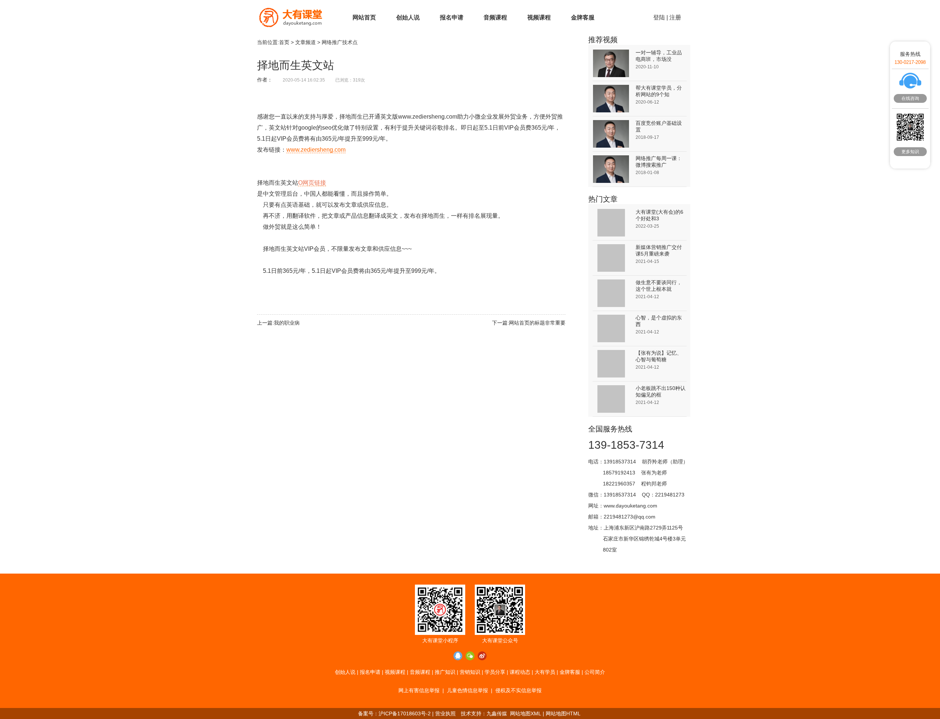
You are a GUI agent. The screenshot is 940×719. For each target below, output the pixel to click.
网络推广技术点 (340, 42)
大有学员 (545, 672)
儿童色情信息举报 (467, 690)
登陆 (659, 17)
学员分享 (495, 672)
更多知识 (910, 151)
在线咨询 (910, 98)
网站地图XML (525, 713)
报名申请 (451, 17)
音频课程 (495, 17)
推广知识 (445, 672)
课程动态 (520, 672)
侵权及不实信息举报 (518, 690)
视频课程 (539, 17)
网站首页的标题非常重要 (537, 323)
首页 (284, 42)
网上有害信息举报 (419, 690)
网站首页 (364, 17)
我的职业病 (287, 323)
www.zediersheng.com (316, 150)
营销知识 (470, 672)
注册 (675, 17)
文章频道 (305, 42)
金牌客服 (582, 17)
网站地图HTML (563, 713)
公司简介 (595, 672)
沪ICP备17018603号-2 (405, 713)
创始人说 (408, 17)
